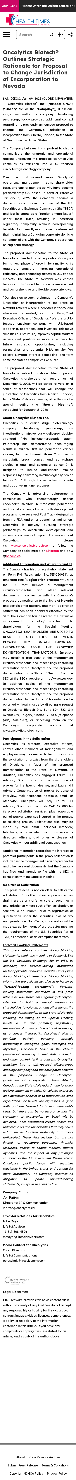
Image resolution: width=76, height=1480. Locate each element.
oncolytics (13, 556)
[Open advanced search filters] (60, 34)
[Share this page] (70, 34)
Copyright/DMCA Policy (26, 1473)
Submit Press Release (23, 1465)
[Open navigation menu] (6, 34)
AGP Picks (9, 6)
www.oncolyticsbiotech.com (30, 545)
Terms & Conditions (55, 1465)
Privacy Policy (57, 1473)
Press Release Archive (44, 1457)
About (20, 1457)
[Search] (51, 34)
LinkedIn (52, 551)
